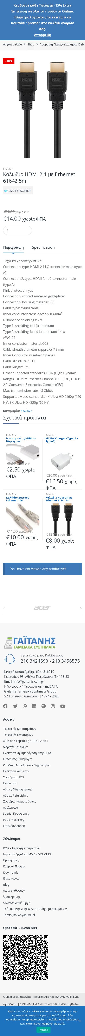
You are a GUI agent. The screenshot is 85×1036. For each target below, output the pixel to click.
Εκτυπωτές (10, 783)
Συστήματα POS (13, 777)
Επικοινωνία (11, 878)
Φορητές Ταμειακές (15, 747)
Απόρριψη (42, 35)
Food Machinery (13, 820)
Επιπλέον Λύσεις (14, 826)
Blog (6, 884)
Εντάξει (44, 1029)
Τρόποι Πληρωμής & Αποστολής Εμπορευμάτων (35, 909)
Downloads (10, 872)
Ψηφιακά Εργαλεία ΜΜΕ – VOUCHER (27, 854)
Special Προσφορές (16, 813)
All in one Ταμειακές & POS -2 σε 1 (25, 741)
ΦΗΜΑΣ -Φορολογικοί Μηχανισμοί (26, 765)
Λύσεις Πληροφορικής (17, 789)
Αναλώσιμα (10, 807)
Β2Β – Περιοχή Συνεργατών (21, 848)
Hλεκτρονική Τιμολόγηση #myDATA (27, 753)
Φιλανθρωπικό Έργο (16, 903)
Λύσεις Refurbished (15, 795)
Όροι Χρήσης (11, 897)
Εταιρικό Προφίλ (14, 866)
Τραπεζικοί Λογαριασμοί (19, 915)
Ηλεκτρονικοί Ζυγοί (16, 771)
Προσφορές (11, 860)
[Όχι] (80, 1021)
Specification (43, 247)
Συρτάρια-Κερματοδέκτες (19, 801)
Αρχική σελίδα (12, 44)
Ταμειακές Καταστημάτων (19, 729)
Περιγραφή (13, 247)
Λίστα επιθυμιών (14, 890)
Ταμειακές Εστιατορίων (18, 735)
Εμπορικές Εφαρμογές (17, 759)
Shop (30, 44)
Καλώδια (8, 169)
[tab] (13, 249)
